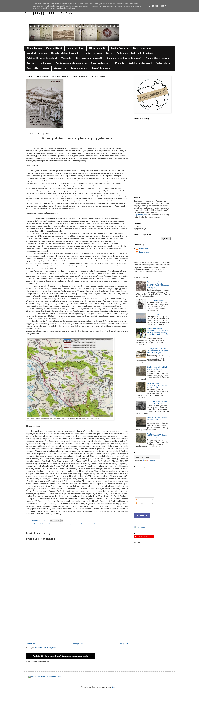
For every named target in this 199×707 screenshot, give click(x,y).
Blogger (114, 687)
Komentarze (141, 503)
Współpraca (60, 68)
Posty (139, 499)
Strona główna (77, 644)
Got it (163, 6)
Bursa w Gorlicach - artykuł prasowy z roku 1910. (157, 419)
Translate (152, 461)
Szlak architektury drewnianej (42, 58)
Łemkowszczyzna (93, 53)
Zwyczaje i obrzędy (101, 63)
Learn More (152, 6)
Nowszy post (31, 644)
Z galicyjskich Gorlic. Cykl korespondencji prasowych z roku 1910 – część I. (157, 351)
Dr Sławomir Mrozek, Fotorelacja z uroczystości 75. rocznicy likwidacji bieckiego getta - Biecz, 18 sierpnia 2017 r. (158, 333)
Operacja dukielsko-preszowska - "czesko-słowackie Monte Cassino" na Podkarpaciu (158, 285)
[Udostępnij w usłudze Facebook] (59, 520)
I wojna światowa (75, 48)
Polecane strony (79, 68)
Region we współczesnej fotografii (123, 58)
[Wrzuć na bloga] (54, 520)
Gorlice (49, 524)
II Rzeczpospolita (97, 48)
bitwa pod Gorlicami (39, 524)
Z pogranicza (48, 12)
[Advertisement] (77, 621)
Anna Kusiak (143, 248)
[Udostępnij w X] (56, 520)
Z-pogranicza (144, 252)
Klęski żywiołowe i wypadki (65, 53)
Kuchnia (119, 63)
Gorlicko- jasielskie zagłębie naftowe (135, 53)
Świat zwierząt (163, 63)
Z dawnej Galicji (54, 48)
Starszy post (123, 644)
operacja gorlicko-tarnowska (73, 524)
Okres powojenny (142, 48)
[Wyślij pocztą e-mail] (51, 520)
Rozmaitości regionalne (39, 63)
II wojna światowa (119, 48)
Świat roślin (33, 68)
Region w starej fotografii (89, 58)
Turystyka (66, 58)
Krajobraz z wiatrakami (140, 63)
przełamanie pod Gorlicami (92, 524)
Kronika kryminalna (37, 53)
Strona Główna (34, 48)
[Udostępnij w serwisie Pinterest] (61, 520)
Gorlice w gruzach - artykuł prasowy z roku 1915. (157, 368)
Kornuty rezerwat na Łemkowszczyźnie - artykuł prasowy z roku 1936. (157, 385)
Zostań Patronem (101, 68)
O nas (46, 68)
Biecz (109, 53)
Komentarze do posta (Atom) (45, 648)
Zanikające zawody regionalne (71, 63)
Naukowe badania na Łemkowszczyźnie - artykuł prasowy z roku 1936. (157, 436)
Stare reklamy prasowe (157, 58)
